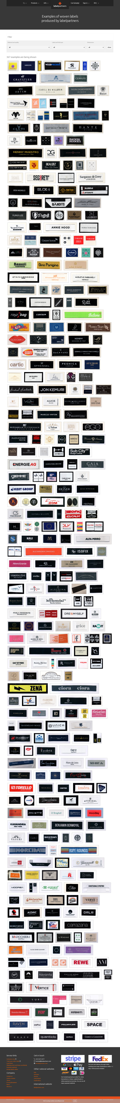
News (8, 1084)
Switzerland (37, 1078)
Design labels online (12, 1069)
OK (75, 1101)
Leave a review (11, 1078)
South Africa (37, 1080)
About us (9, 1086)
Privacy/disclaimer (12, 1082)
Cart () (75, 3)
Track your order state (13, 1061)
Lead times (10, 1063)
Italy (35, 1072)
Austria (36, 1076)
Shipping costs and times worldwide (17, 1065)
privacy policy (68, 1101)
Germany (36, 1074)
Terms (8, 1080)
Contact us (9, 1076)
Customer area (11, 1059)
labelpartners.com (39, 1087)
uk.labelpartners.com (42, 1063)
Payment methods (12, 1067)
